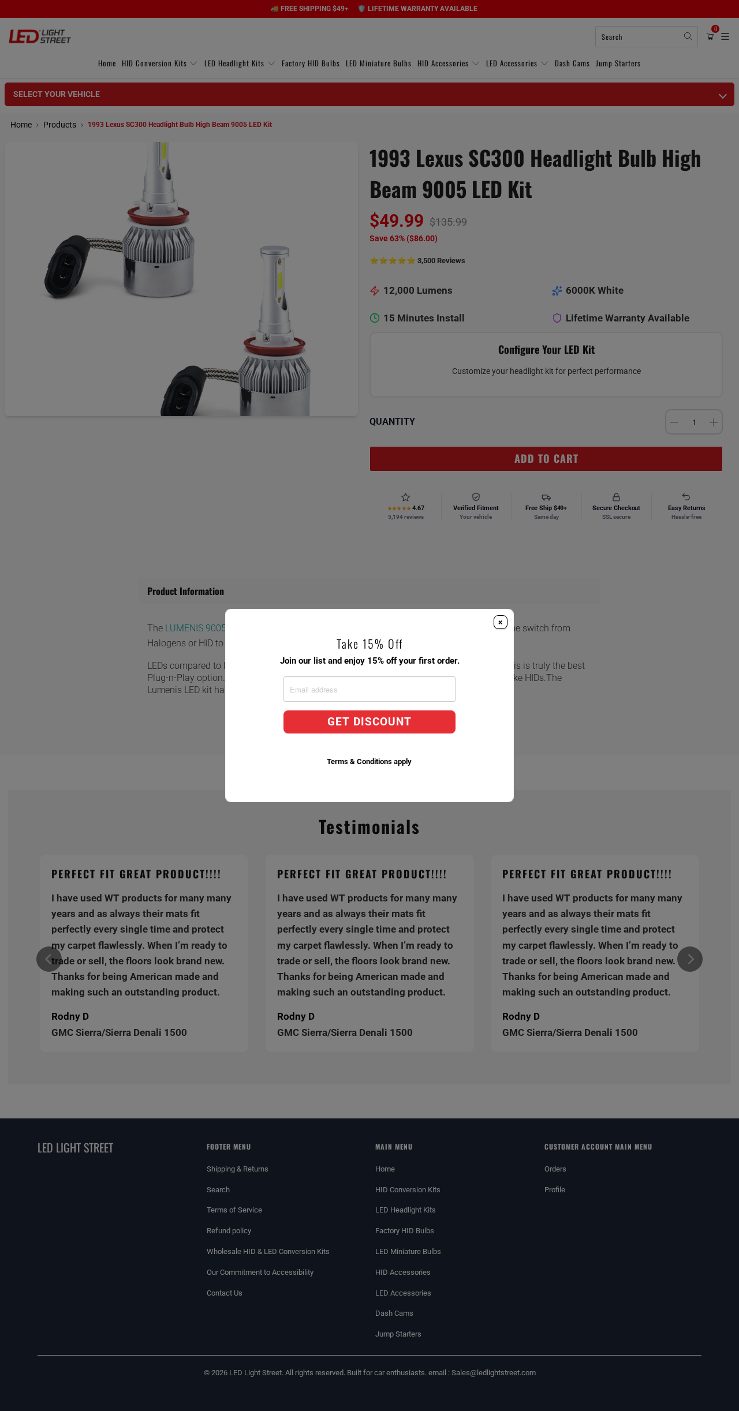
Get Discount (369, 722)
